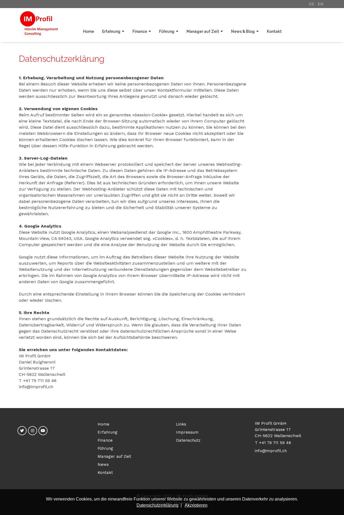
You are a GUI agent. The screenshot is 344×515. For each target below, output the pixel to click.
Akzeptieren (196, 505)
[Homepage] (39, 25)
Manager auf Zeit (203, 31)
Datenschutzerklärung (157, 505)
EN (321, 3)
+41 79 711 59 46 (275, 442)
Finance (139, 31)
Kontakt (274, 31)
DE (311, 3)
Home (88, 31)
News (103, 464)
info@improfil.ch (271, 450)
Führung (166, 31)
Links (181, 424)
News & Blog (243, 31)
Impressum (187, 432)
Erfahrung (111, 31)
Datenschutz (188, 440)
